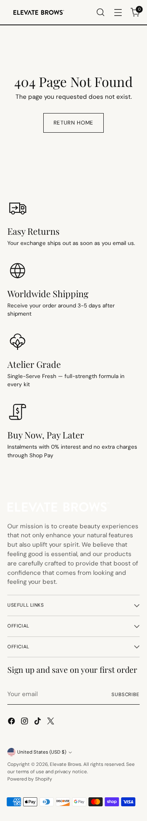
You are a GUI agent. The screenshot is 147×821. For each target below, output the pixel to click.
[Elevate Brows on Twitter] (51, 722)
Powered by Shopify (29, 779)
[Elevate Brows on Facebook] (12, 722)
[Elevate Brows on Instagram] (25, 722)
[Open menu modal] (117, 12)
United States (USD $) (41, 752)
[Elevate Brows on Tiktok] (38, 722)
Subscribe (125, 694)
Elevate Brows (65, 764)
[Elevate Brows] (38, 12)
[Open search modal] (100, 12)
